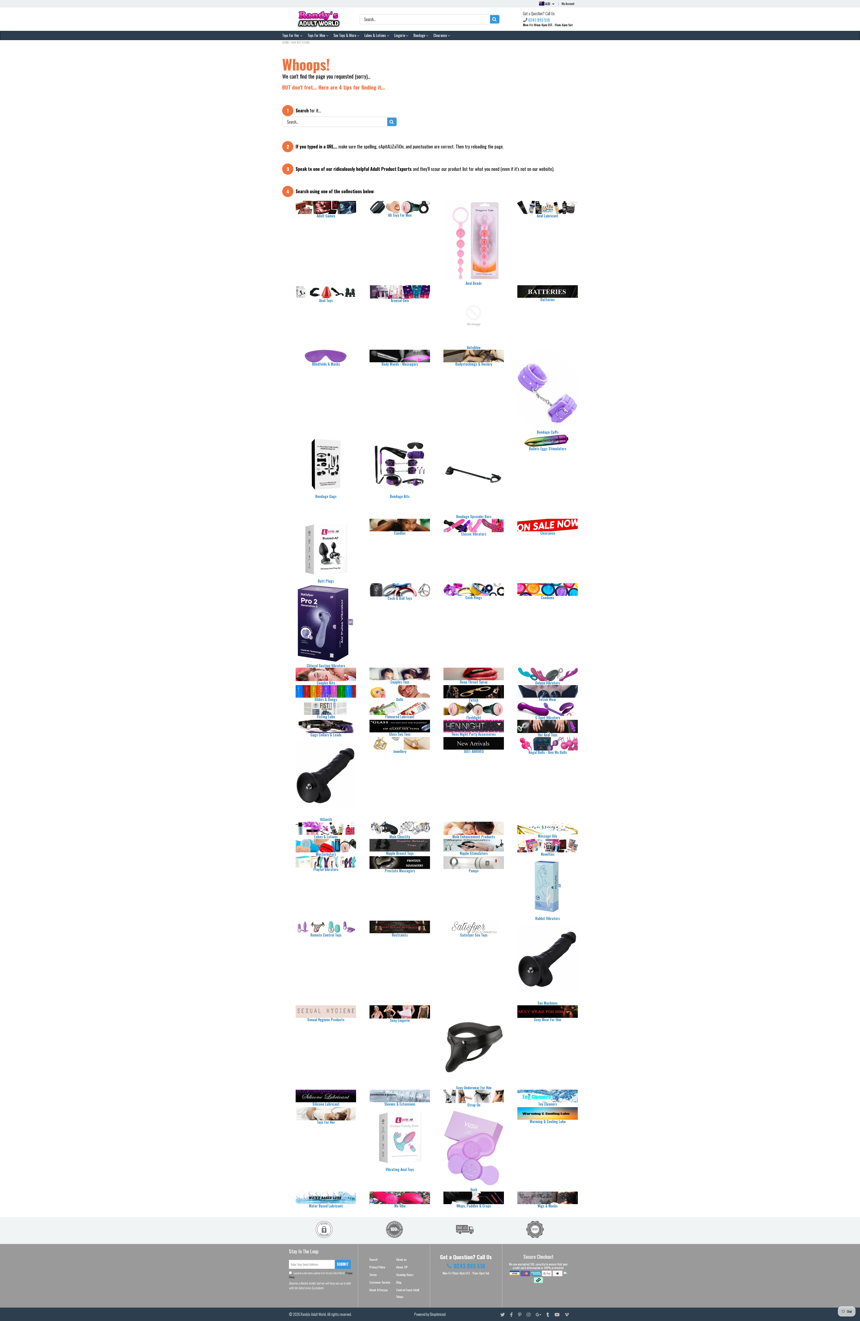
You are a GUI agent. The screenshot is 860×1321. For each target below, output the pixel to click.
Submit (343, 1264)
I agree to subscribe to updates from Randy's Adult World (321, 1275)
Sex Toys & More (345, 35)
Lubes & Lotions (375, 35)
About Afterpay (378, 1289)
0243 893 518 (539, 20)
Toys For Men (316, 35)
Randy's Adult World (313, 1314)
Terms (373, 1274)
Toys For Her (291, 35)
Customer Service (379, 1282)
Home (285, 42)
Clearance (440, 35)
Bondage (419, 35)
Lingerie (400, 35)
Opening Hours (404, 1274)
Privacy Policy (377, 1267)
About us (401, 1259)
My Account (568, 3)
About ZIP (402, 1267)
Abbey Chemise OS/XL (41, 1314)
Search (373, 1259)
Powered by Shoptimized (430, 1314)
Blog (399, 1282)
